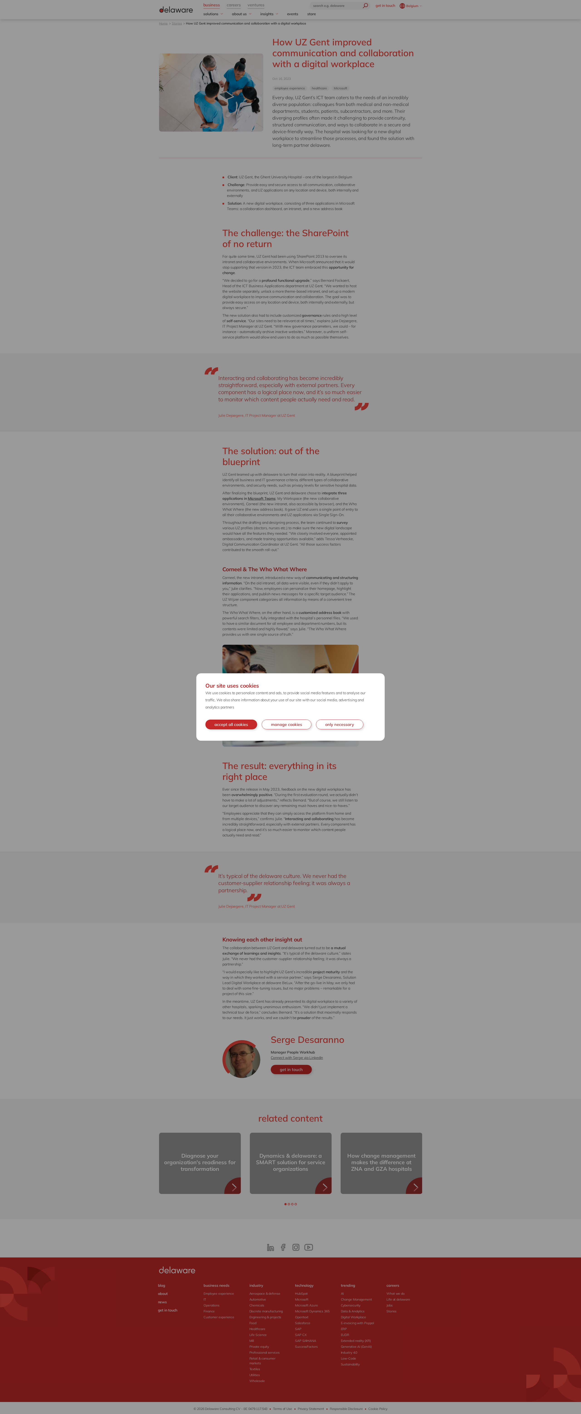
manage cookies (286, 724)
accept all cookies (231, 724)
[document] (290, 707)
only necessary (339, 724)
